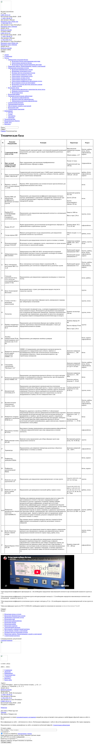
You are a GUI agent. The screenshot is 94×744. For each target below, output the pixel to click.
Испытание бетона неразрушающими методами (27, 64)
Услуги (6, 58)
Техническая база (9, 119)
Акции (6, 54)
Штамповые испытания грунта (21, 71)
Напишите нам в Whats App (9, 21)
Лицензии (11, 117)
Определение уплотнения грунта (22, 76)
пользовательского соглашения (26, 717)
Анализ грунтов (17, 86)
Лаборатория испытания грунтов (18, 68)
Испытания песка (17, 92)
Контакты (7, 124)
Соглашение (5, 732)
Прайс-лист (8, 122)
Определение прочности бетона (22, 63)
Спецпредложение (6, 640)
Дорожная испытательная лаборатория (20, 96)
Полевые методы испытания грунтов (23, 73)
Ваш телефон (5, 730)
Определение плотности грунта (22, 79)
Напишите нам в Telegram (9, 26)
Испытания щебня (14, 94)
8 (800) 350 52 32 (6, 701)
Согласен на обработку (17, 733)
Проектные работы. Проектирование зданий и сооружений (26, 66)
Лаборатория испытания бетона (18, 59)
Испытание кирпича (10, 625)
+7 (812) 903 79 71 (6, 23)
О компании (8, 56)
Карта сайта (8, 680)
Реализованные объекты (12, 121)
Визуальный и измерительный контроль (17, 629)
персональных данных (25, 733)
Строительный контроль (15, 102)
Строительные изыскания (16, 109)
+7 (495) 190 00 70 (6, 18)
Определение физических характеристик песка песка (28, 89)
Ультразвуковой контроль (16, 104)
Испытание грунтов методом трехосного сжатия (27, 84)
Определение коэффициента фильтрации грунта (27, 81)
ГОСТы (10, 112)
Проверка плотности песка (20, 91)
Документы (11, 116)
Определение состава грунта (21, 78)
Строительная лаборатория (61, 725)
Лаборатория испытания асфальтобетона (24, 101)
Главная (3, 131)
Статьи (10, 114)
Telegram (3, 712)
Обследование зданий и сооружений (19, 106)
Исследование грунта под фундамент (23, 83)
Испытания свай (13, 107)
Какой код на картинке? (9, 738)
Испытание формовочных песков (22, 69)
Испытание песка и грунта (12, 614)
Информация (8, 111)
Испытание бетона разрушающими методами (26, 61)
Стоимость (7, 676)
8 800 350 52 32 (5, 15)
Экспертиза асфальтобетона (20, 97)
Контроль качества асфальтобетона (23, 99)
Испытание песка (13, 88)
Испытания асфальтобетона (13, 621)
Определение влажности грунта (22, 74)
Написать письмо (6, 30)
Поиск (3, 127)
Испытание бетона (10, 622)
